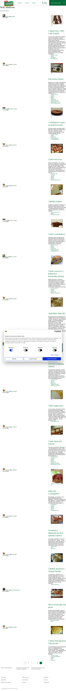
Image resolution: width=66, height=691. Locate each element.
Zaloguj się (46, 682)
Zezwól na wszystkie (52, 358)
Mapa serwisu (25, 677)
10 (37, 662)
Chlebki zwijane (55, 201)
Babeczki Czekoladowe (54, 492)
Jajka (52, 95)
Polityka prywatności (6, 682)
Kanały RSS (25, 679)
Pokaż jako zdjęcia (4, 10)
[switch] (26, 350)
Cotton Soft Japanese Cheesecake (57, 642)
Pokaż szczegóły (54, 354)
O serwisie (3, 677)
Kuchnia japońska (55, 656)
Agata (6, 16)
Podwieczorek (54, 58)
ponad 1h (53, 57)
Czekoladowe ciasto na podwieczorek (56, 123)
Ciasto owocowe (55, 159)
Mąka (52, 56)
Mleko (52, 98)
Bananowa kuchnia (55, 293)
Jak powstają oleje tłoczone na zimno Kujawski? (38, 668)
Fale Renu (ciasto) (55, 79)
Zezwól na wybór (33, 358)
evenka (7, 64)
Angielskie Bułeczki (56, 313)
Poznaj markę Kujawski (6, 667)
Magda (7, 590)
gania (6, 256)
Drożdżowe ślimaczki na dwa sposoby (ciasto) (55, 533)
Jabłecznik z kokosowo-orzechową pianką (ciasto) (56, 362)
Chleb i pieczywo (55, 212)
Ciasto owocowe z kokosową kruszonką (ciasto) (56, 273)
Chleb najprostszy (56, 405)
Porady (24, 682)
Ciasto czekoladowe (56, 234)
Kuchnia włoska (54, 620)
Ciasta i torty (54, 55)
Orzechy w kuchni (55, 385)
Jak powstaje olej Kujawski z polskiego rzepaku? (22, 668)
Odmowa (14, 358)
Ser (51, 547)
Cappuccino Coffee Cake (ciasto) (56, 32)
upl (6, 108)
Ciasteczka (53, 504)
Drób (52, 621)
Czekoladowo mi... (55, 102)
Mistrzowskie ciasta (55, 103)
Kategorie (46, 677)
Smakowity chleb (55, 214)
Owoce (52, 175)
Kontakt (46, 679)
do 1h (52, 178)
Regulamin (3, 679)
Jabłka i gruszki (54, 384)
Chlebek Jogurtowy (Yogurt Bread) (56, 570)
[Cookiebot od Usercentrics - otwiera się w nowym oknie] (55, 331)
